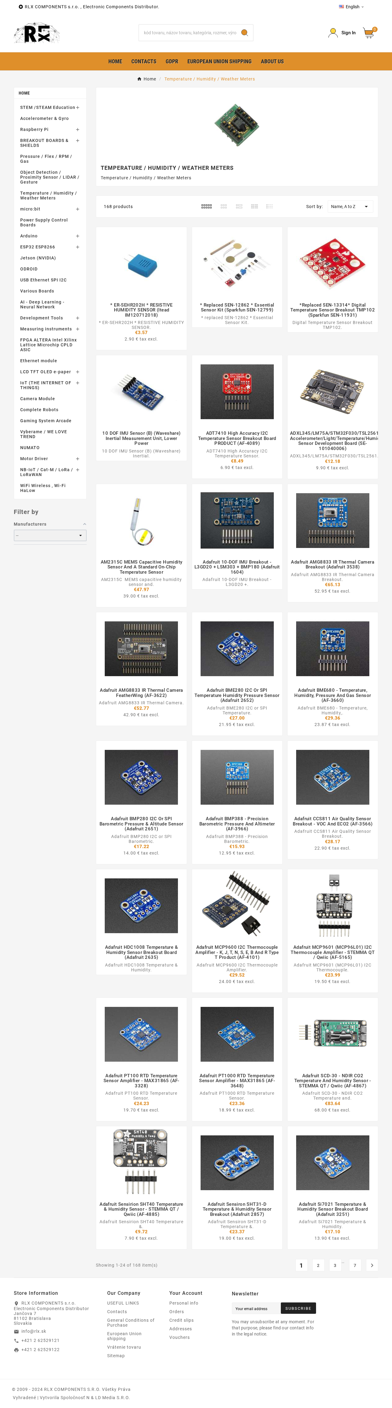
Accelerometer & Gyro (44, 118)
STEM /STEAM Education (47, 107)
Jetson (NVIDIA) (38, 257)
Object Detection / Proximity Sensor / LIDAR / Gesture (50, 177)
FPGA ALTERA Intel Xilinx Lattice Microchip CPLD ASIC (48, 344)
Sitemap (116, 1355)
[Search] (244, 32)
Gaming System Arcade (46, 420)
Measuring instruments (46, 328)
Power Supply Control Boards (44, 222)
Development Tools (41, 317)
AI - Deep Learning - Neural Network (42, 304)
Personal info (183, 1303)
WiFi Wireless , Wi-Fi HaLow (43, 488)
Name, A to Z (350, 206)
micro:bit (30, 209)
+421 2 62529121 (40, 1340)
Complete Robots (39, 409)
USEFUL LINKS (123, 1303)
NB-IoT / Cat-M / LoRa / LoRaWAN (46, 472)
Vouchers (179, 1337)
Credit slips (181, 1320)
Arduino (29, 235)
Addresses (180, 1328)
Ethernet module (38, 360)
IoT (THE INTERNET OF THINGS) (45, 385)
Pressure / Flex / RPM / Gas (46, 159)
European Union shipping (124, 1336)
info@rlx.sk (33, 1331)
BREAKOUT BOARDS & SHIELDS (44, 143)
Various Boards (37, 291)
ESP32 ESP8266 (37, 246)
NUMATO (30, 447)
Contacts (117, 1311)
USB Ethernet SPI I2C (43, 280)
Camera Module (37, 398)
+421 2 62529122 (40, 1349)
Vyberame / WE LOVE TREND (43, 434)
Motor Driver (34, 458)
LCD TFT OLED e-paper (45, 371)
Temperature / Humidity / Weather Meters (48, 195)
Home (24, 93)
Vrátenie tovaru (124, 1347)
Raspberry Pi (34, 129)
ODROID (29, 268)
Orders (176, 1311)
